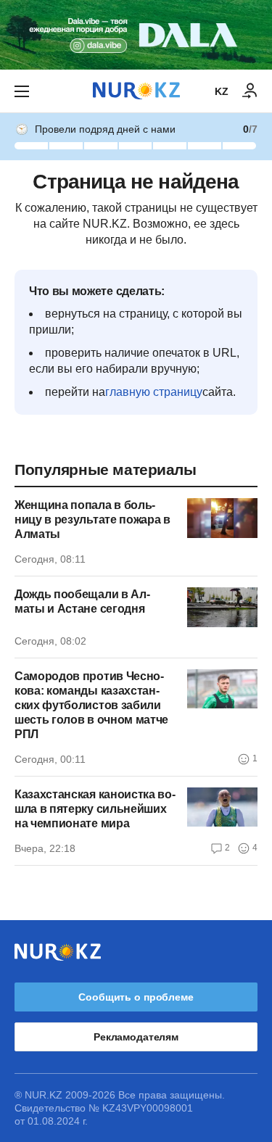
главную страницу (153, 392)
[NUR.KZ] (136, 91)
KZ (221, 91)
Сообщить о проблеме (135, 997)
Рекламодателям (136, 1037)
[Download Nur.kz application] (136, 35)
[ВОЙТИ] (250, 91)
